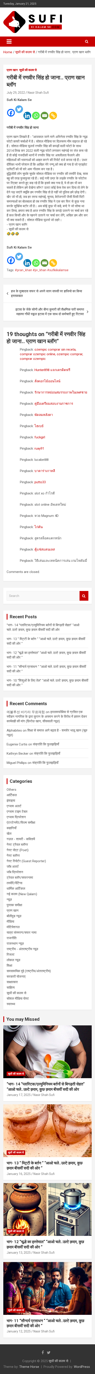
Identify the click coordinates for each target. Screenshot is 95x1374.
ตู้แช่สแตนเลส (44, 549)
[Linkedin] (27, 112)
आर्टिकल (12, 795)
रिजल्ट (11, 955)
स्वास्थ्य (11, 1004)
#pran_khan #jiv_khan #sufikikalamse (41, 270)
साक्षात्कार (12, 982)
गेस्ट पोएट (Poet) (17, 850)
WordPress (82, 1367)
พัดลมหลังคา (43, 415)
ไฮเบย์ (39, 426)
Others (11, 790)
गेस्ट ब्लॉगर (13, 856)
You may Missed (23, 1019)
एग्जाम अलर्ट (14, 806)
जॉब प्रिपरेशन (15, 872)
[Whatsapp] (36, 112)
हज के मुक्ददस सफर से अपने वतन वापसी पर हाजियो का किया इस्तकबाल (46, 293)
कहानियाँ (11, 828)
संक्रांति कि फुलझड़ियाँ (46, 744)
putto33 (40, 482)
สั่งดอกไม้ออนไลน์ (47, 381)
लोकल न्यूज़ (13, 960)
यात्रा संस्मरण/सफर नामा (21, 933)
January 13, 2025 (19, 1252)
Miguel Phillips (17, 763)
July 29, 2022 (16, 92)
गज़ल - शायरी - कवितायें (21, 839)
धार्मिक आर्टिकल (16, 889)
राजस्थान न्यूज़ (15, 944)
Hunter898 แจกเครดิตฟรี (52, 370)
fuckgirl (39, 437)
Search (84, 596)
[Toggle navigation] (9, 42)
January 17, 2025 (19, 1095)
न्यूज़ (9, 900)
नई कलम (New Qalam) (22, 894)
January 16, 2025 (19, 1174)
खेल (9, 834)
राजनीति (11, 938)
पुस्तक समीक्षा (14, 905)
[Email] (44, 112)
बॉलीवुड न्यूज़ (14, 916)
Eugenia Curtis (17, 744)
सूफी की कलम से (28, 70)
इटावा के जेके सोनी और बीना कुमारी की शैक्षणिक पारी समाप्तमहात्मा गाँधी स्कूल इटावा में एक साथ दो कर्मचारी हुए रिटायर (49, 311)
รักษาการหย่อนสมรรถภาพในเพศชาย (60, 392)
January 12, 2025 (19, 1331)
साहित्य (11, 988)
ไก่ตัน (38, 527)
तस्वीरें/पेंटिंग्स (14, 883)
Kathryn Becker (17, 754)
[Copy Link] (53, 112)
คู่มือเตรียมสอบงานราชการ (53, 404)
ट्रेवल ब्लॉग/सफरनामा (20, 878)
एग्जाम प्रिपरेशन (16, 817)
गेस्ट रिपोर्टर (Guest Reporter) (26, 861)
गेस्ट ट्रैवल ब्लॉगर (17, 845)
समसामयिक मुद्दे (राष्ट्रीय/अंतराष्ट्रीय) (29, 971)
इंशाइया (11, 801)
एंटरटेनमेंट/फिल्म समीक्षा (21, 823)
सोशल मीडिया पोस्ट (18, 999)
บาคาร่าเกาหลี (44, 471)
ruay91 (39, 448)
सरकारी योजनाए (16, 977)
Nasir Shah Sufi (38, 92)
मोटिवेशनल (13, 927)
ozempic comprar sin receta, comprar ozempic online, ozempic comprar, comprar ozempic (51, 354)
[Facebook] (11, 110)
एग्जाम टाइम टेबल (17, 812)
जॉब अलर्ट (13, 867)
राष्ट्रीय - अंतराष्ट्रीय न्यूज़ (22, 949)
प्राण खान (12, 70)
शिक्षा (9, 966)
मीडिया (10, 922)
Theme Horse (29, 1367)
